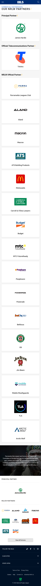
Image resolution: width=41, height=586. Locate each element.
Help (14, 574)
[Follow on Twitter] (34, 549)
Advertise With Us (29, 574)
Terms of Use (16, 570)
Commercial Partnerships (12, 7)
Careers (9, 574)
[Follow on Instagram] (38, 549)
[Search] (38, 2)
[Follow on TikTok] (27, 549)
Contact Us (20, 574)
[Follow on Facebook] (30, 549)
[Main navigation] (3, 2)
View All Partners (20, 540)
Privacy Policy (24, 570)
